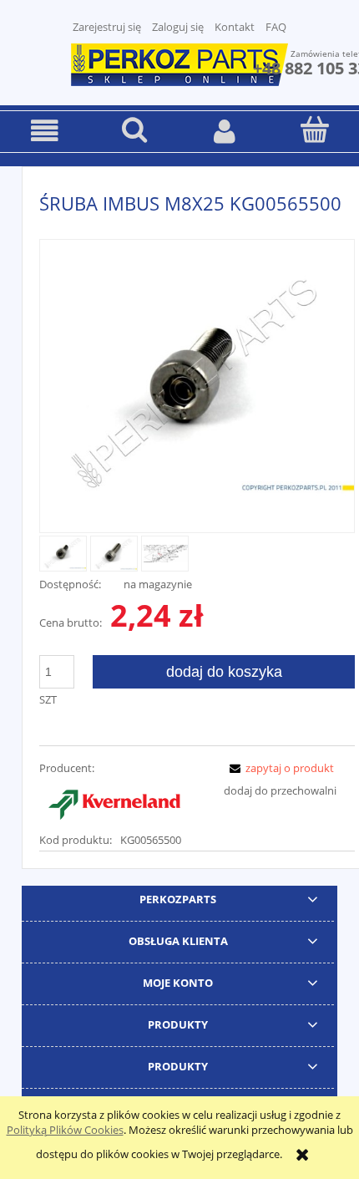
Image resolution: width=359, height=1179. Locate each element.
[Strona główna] (179, 63)
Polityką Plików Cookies (65, 1129)
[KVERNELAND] (114, 802)
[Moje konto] (225, 130)
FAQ (275, 26)
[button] (45, 130)
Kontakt (235, 26)
